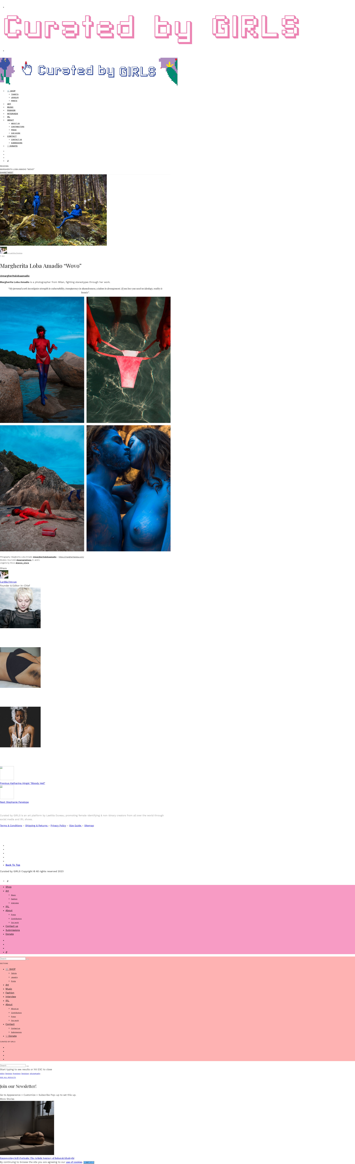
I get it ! (89, 1162)
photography (35, 1074)
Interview (12, 113)
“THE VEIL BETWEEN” (17, 760)
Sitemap (89, 825)
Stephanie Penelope (14, 802)
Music (13, 895)
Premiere (17, 1074)
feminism (25, 1074)
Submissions (13, 930)
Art (3, 256)
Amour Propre (11, 700)
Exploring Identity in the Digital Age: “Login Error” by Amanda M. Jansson (55, 641)
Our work (15, 922)
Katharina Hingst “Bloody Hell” (22, 783)
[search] (27, 959)
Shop (9, 886)
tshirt (2, 1074)
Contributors (17, 127)
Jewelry (15, 97)
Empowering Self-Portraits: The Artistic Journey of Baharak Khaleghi (37, 1158)
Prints (14, 101)
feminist (8, 1074)
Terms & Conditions (11, 825)
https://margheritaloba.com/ (71, 557)
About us (15, 123)
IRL (7, 906)
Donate (10, 934)
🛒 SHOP (11, 91)
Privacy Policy (58, 825)
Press (14, 130)
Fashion (5, 750)
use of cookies (74, 1162)
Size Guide (75, 825)
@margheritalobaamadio (15, 275)
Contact (12, 136)
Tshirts (14, 94)
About (10, 120)
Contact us (16, 140)
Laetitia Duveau (8, 581)
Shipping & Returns (36, 825)
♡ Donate (12, 146)
